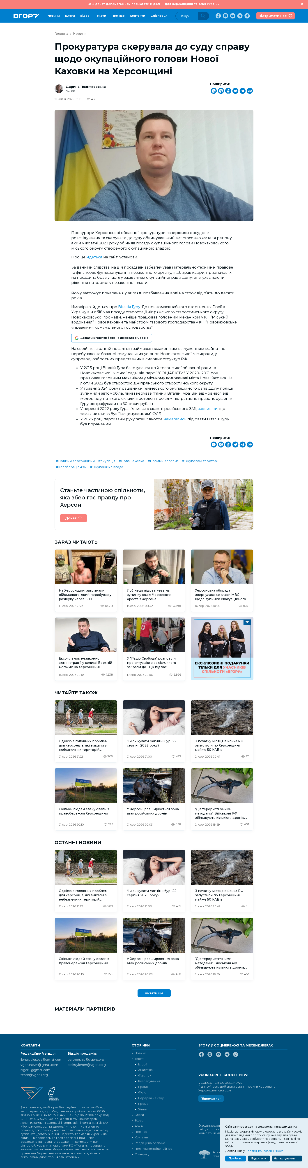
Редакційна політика (150, 1143)
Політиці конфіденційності (264, 1151)
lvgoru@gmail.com (36, 1070)
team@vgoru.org (34, 1075)
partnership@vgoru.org (86, 1060)
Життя (142, 1109)
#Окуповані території (200, 461)
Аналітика (145, 1070)
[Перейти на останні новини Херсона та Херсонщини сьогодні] (26, 16)
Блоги (70, 15)
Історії (142, 1064)
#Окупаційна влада (106, 467)
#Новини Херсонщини (75, 461)
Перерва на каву (151, 1098)
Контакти (137, 15)
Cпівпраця (159, 15)
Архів (139, 1126)
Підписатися (211, 1098)
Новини (54, 15)
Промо (143, 1103)
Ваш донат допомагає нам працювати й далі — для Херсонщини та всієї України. (154, 4)
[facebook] (217, 16)
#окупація (106, 461)
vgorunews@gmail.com (39, 1065)
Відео (85, 15)
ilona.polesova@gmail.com (41, 1060)
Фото (142, 1092)
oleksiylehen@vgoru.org (87, 1065)
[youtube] (232, 16)
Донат (70, 518)
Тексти (100, 15)
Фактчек (144, 1075)
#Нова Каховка (131, 461)
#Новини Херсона (163, 461)
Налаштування (284, 1158)
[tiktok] (246, 16)
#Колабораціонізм (71, 467)
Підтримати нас (273, 16)
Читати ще (154, 993)
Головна (61, 34)
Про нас (118, 15)
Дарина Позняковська (86, 87)
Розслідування (149, 1081)
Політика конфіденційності (154, 1148)
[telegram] (239, 16)
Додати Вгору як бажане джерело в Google (114, 337)
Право (143, 1086)
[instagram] (225, 16)
